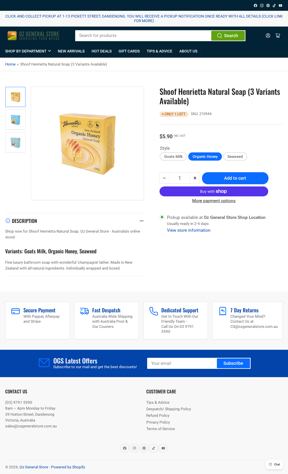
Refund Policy (157, 415)
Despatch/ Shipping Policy (168, 409)
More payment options (214, 200)
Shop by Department (25, 51)
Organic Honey (205, 156)
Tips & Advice (159, 51)
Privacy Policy (158, 422)
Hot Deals (102, 51)
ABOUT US (188, 51)
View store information (189, 230)
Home (10, 64)
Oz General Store (34, 467)
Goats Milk (173, 156)
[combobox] (160, 35)
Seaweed (235, 156)
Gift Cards (129, 51)
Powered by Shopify (68, 467)
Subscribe (233, 363)
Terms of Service (160, 428)
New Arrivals (71, 51)
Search (231, 35)
